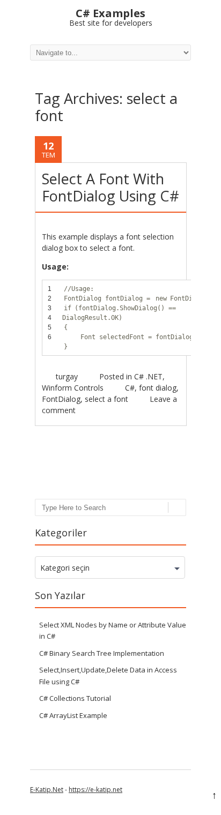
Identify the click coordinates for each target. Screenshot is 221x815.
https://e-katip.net (95, 789)
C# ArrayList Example (73, 715)
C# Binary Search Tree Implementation (101, 653)
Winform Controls (73, 388)
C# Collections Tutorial (75, 698)
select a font (106, 399)
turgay (67, 376)
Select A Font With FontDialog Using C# (110, 187)
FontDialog (61, 399)
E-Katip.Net (46, 789)
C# (130, 388)
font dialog (157, 388)
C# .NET (148, 376)
